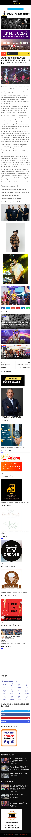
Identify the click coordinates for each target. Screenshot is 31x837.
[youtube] (19, 3)
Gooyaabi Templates (23, 834)
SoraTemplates (10, 834)
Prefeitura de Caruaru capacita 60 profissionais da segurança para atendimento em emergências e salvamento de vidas (19, 787)
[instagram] (14, 3)
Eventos (5, 64)
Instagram (3, 721)
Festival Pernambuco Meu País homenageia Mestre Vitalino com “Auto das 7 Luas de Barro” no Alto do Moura (15, 324)
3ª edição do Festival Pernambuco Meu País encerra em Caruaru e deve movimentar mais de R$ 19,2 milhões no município (15, 339)
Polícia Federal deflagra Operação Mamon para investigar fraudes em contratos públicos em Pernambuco (19, 767)
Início (3, 54)
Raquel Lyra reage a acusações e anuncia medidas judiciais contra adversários (18, 760)
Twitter (3, 710)
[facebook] (12, 3)
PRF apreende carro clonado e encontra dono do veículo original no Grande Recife (19, 796)
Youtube (3, 717)
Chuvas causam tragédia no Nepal (18, 774)
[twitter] (17, 3)
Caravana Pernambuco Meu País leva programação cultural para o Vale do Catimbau (15, 355)
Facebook (3, 714)
